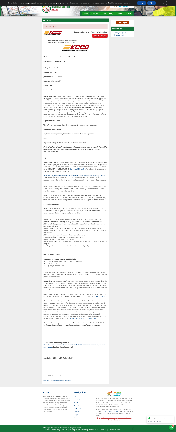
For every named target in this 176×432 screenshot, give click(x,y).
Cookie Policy (104, 3)
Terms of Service (115, 430)
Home (86, 14)
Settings (162, 3)
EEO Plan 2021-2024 (100, 296)
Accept (142, 3)
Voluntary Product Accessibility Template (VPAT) (83, 430)
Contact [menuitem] (76, 412)
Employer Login (119, 35)
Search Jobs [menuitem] (78, 399)
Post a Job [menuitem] (77, 418)
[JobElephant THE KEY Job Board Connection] (114, 392)
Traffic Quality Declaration (123, 3)
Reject (151, 3)
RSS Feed (47, 430)
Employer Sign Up (120, 33)
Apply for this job (100, 36)
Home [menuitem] (76, 396)
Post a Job (123, 23)
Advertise (120, 14)
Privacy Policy (104, 430)
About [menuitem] (76, 402)
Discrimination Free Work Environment (82, 318)
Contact (128, 14)
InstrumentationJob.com (61, 428)
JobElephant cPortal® (111, 411)
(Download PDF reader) (77, 169)
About (104, 14)
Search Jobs (94, 14)
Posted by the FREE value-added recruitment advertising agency (57, 380)
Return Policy (56, 430)
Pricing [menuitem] (76, 405)
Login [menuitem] (76, 415)
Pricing (111, 14)
